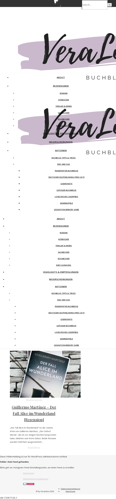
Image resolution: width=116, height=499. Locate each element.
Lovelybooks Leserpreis (66, 196)
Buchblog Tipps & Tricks (64, 158)
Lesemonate (66, 184)
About (61, 77)
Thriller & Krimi (34, 400)
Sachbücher (63, 113)
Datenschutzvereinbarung (35, 478)
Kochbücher (64, 119)
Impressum (28, 473)
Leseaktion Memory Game (66, 209)
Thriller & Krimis (63, 106)
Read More (34, 447)
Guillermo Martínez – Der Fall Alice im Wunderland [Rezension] (34, 413)
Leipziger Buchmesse (66, 190)
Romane (64, 93)
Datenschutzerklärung (70, 488)
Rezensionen (61, 85)
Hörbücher (63, 100)
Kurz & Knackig (63, 126)
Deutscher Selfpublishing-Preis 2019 (67, 177)
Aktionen (61, 150)
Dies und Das (63, 164)
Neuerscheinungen (61, 141)
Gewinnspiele (66, 203)
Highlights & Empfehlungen (61, 133)
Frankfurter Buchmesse (66, 171)
